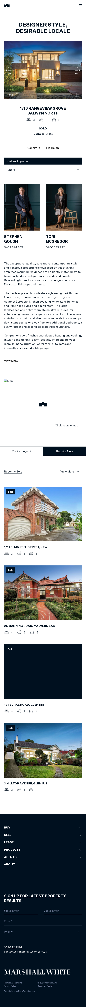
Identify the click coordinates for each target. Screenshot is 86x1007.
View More (11, 360)
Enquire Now (64, 451)
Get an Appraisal (18, 161)
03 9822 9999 (13, 947)
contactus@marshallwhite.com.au (25, 951)
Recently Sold (13, 471)
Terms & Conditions (13, 982)
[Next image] (76, 70)
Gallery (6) (34, 147)
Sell (7, 835)
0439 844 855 (13, 247)
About (9, 864)
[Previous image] (9, 70)
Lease (9, 842)
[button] (43, 405)
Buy (7, 827)
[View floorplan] (77, 95)
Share (11, 169)
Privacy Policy (10, 986)
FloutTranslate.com (27, 991)
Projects (12, 849)
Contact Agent (21, 451)
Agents (10, 857)
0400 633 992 (55, 247)
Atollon (50, 986)
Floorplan (52, 147)
